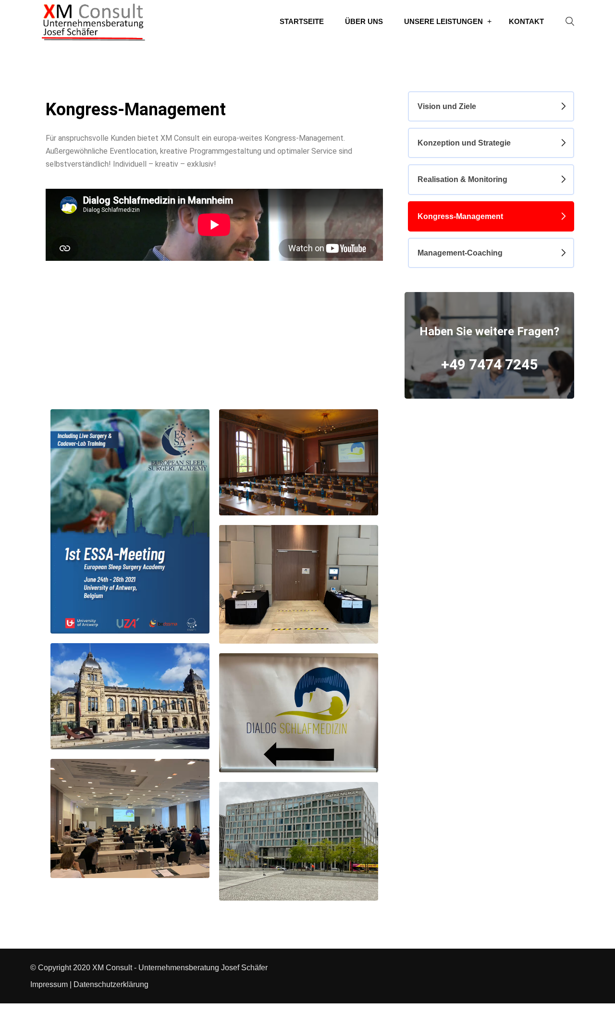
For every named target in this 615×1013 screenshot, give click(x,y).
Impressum (49, 984)
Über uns (364, 21)
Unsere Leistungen (443, 21)
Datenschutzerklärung (111, 984)
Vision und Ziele (447, 106)
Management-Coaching (460, 253)
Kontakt (526, 21)
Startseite (302, 21)
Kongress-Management (460, 216)
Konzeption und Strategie (464, 143)
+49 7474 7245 (489, 364)
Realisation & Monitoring (462, 179)
